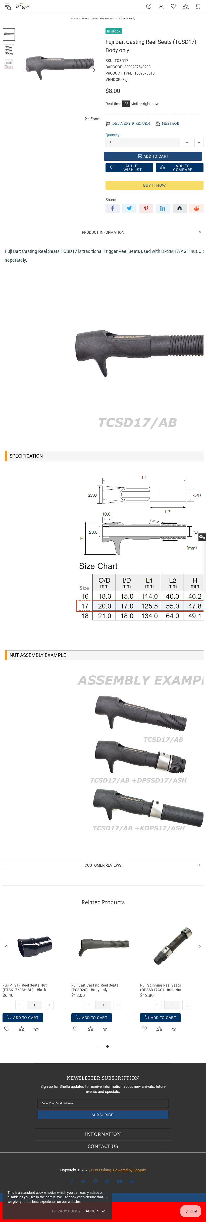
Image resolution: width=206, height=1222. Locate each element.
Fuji (125, 79)
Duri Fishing (23, 6)
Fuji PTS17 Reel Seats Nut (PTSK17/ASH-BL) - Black (25, 987)
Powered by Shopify (129, 1170)
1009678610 (144, 73)
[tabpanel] (34, 979)
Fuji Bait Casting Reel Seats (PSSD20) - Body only (95, 987)
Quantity (112, 135)
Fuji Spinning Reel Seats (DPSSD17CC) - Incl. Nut (161, 987)
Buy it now (154, 185)
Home (74, 18)
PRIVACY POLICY (66, 1211)
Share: (111, 199)
